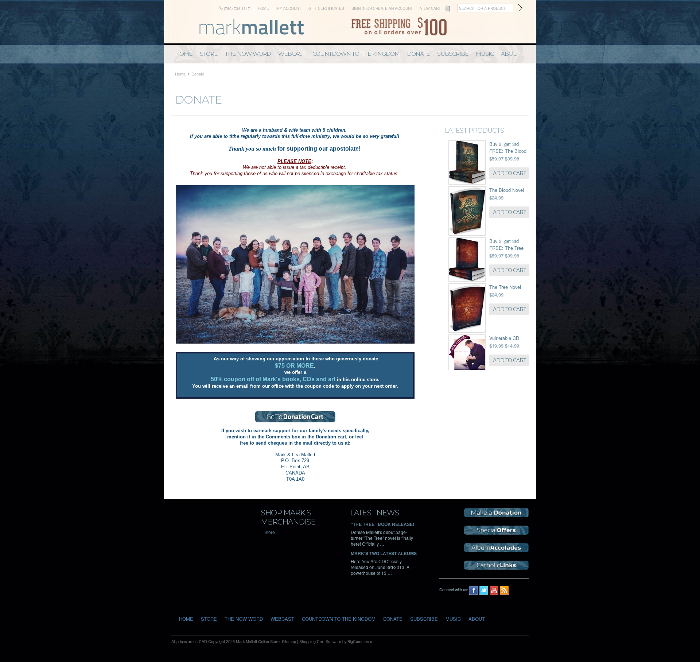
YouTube (494, 590)
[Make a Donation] (496, 515)
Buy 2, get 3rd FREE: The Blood (507, 147)
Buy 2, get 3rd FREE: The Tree (506, 244)
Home (263, 8)
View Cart (430, 8)
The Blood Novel (506, 189)
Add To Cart (509, 173)
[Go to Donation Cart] (295, 416)
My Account (288, 8)
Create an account (393, 8)
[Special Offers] (496, 532)
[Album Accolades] (496, 550)
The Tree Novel (505, 286)
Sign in (358, 8)
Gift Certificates (326, 8)
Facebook (473, 590)
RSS (504, 590)
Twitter (484, 590)
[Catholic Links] (496, 567)
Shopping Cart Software (320, 641)
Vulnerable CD (504, 337)
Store (269, 532)
